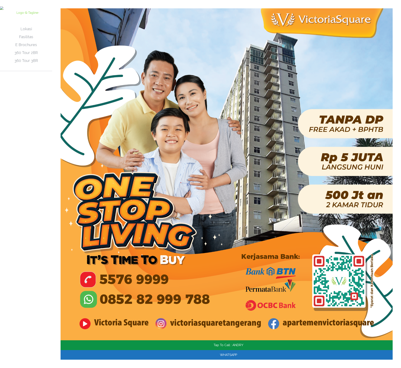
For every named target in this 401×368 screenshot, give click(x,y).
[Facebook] (23, 362)
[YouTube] (29, 362)
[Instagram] (34, 362)
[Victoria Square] (26, 12)
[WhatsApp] (17, 362)
